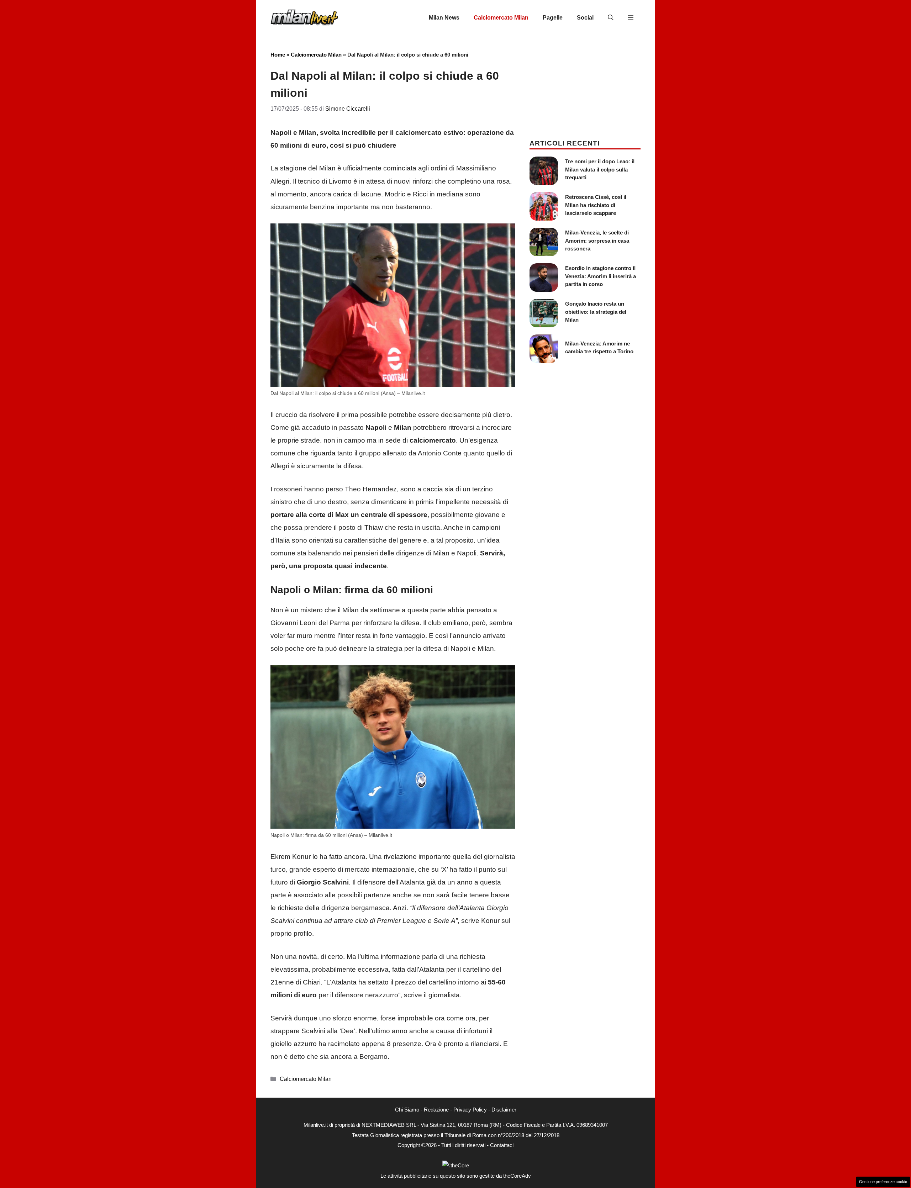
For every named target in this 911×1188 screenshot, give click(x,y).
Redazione (436, 1110)
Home (277, 55)
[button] (611, 17)
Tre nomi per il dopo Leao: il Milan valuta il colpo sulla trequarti (599, 169)
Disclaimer (503, 1110)
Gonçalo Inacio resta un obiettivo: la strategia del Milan (595, 312)
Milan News (444, 18)
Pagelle (553, 18)
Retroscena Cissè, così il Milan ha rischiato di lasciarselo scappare (595, 205)
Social (585, 18)
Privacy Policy (470, 1110)
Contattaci (502, 1145)
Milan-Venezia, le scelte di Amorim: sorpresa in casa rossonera (597, 240)
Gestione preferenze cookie (883, 1181)
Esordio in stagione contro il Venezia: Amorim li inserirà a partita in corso (600, 276)
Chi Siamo (407, 1110)
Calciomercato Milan (501, 18)
